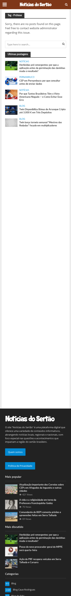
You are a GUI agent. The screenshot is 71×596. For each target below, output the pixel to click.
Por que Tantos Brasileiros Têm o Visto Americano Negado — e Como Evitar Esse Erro (40, 97)
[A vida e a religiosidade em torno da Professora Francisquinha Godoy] (11, 504)
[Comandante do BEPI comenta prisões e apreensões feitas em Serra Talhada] (11, 516)
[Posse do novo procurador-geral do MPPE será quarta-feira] (11, 551)
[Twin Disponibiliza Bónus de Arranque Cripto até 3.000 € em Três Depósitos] (11, 109)
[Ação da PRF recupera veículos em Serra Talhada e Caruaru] (11, 563)
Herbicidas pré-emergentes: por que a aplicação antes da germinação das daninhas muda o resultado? (42, 68)
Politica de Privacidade (20, 465)
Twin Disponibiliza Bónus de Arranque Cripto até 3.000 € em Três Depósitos (42, 111)
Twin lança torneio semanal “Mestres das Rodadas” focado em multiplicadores (40, 124)
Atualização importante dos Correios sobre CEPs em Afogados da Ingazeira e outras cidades (41, 488)
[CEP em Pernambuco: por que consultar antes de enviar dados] (11, 81)
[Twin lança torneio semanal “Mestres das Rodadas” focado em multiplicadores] (11, 122)
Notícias (24, 61)
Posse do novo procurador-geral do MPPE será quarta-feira (40, 548)
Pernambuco (26, 77)
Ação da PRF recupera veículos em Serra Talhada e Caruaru (40, 561)
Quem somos (15, 452)
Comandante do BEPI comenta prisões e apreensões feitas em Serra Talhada (40, 513)
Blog (22, 106)
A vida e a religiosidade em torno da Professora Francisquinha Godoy (37, 501)
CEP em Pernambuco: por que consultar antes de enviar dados (39, 82)
